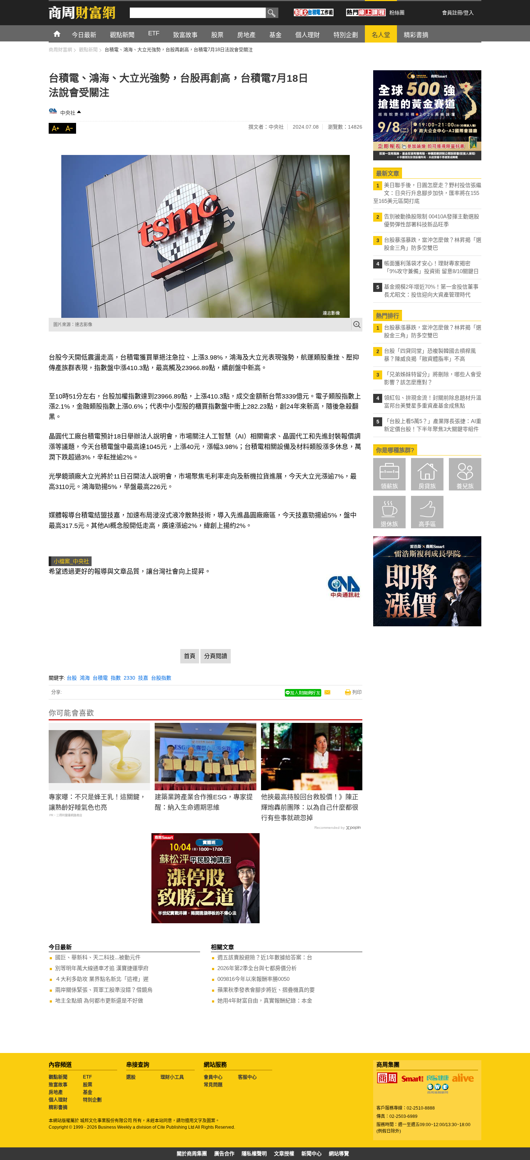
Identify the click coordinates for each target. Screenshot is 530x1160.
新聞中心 (311, 1153)
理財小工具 (172, 1077)
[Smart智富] (412, 1079)
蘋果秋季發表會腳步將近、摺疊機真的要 (266, 990)
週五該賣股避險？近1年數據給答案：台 (264, 957)
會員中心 (213, 1077)
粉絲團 (397, 12)
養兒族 (465, 486)
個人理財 (58, 1099)
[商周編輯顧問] (438, 1088)
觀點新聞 (58, 1077)
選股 (131, 1077)
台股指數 (161, 678)
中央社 (67, 113)
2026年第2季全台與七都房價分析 (257, 968)
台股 (72, 678)
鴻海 (85, 678)
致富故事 (58, 1084)
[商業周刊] (387, 1077)
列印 (357, 692)
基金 (87, 1092)
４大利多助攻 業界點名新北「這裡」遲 (102, 979)
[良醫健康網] (438, 1077)
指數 (116, 678)
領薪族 (389, 486)
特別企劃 (92, 1099)
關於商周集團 (192, 1153)
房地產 (56, 1092)
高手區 (427, 524)
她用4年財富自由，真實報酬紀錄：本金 (264, 1000)
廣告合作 (224, 1153)
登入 (469, 12)
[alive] (463, 1077)
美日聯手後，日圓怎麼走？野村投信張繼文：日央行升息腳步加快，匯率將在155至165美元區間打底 (427, 193)
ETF (87, 1077)
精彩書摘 (58, 1107)
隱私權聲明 (254, 1153)
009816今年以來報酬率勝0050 (253, 979)
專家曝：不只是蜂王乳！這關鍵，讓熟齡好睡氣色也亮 (97, 802)
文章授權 (284, 1153)
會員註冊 (452, 12)
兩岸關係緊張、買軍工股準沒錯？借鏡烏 (104, 990)
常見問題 (213, 1084)
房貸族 (427, 486)
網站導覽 (339, 1153)
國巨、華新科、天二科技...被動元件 (98, 957)
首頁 (64, 33)
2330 (129, 678)
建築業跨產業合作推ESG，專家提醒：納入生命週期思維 (204, 802)
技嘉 (143, 678)
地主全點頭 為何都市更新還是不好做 (99, 1000)
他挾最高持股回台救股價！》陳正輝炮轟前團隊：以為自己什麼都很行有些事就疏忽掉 (309, 808)
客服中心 (247, 1077)
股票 (87, 1084)
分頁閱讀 (215, 656)
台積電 (100, 678)
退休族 (389, 524)
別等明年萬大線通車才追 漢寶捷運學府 (102, 968)
